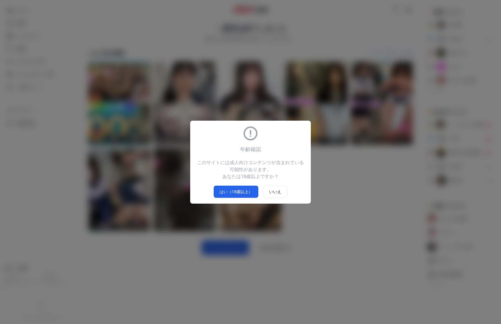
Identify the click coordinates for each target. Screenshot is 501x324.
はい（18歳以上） (236, 191)
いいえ (275, 191)
